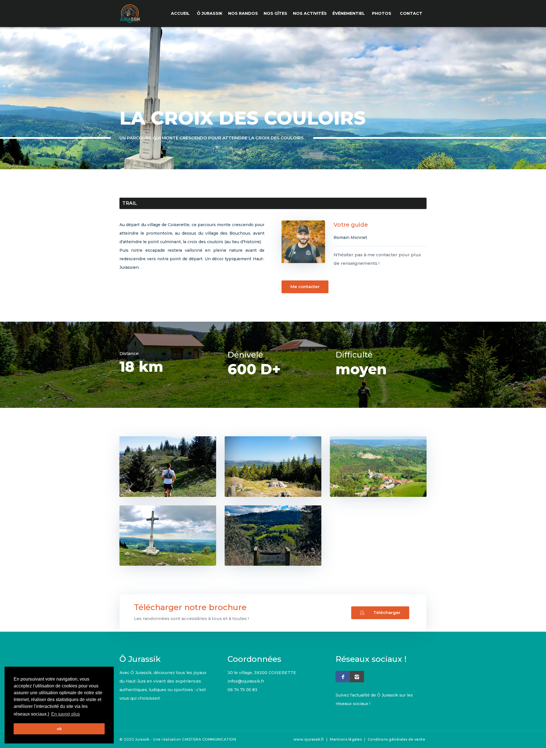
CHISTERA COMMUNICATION (209, 739)
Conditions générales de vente (396, 739)
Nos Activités (310, 13)
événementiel (348, 13)
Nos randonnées (438, 123)
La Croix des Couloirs (486, 123)
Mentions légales (346, 739)
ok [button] (59, 728)
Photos (381, 13)
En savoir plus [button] (65, 714)
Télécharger (386, 612)
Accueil (180, 13)
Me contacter (305, 286)
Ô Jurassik (209, 13)
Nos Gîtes (275, 13)
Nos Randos (243, 13)
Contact (411, 13)
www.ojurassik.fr (308, 739)
